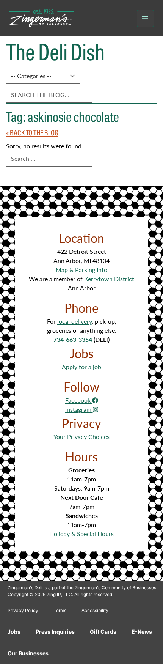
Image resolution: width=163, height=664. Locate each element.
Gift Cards (103, 631)
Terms (59, 610)
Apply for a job (81, 366)
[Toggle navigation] (145, 18)
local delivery (74, 321)
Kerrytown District (109, 278)
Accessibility (95, 610)
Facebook (78, 400)
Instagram (79, 409)
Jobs (14, 631)
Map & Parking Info (81, 269)
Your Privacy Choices (81, 436)
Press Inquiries (55, 631)
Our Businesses (28, 653)
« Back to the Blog (32, 132)
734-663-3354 (72, 339)
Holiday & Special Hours (81, 533)
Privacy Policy (23, 610)
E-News (142, 631)
